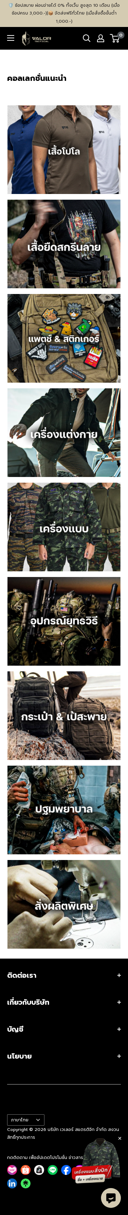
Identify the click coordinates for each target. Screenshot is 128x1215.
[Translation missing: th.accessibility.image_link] (64, 149)
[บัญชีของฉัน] (100, 38)
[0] (115, 38)
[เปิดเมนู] (10, 38)
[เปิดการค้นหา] (87, 38)
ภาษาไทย (19, 1120)
